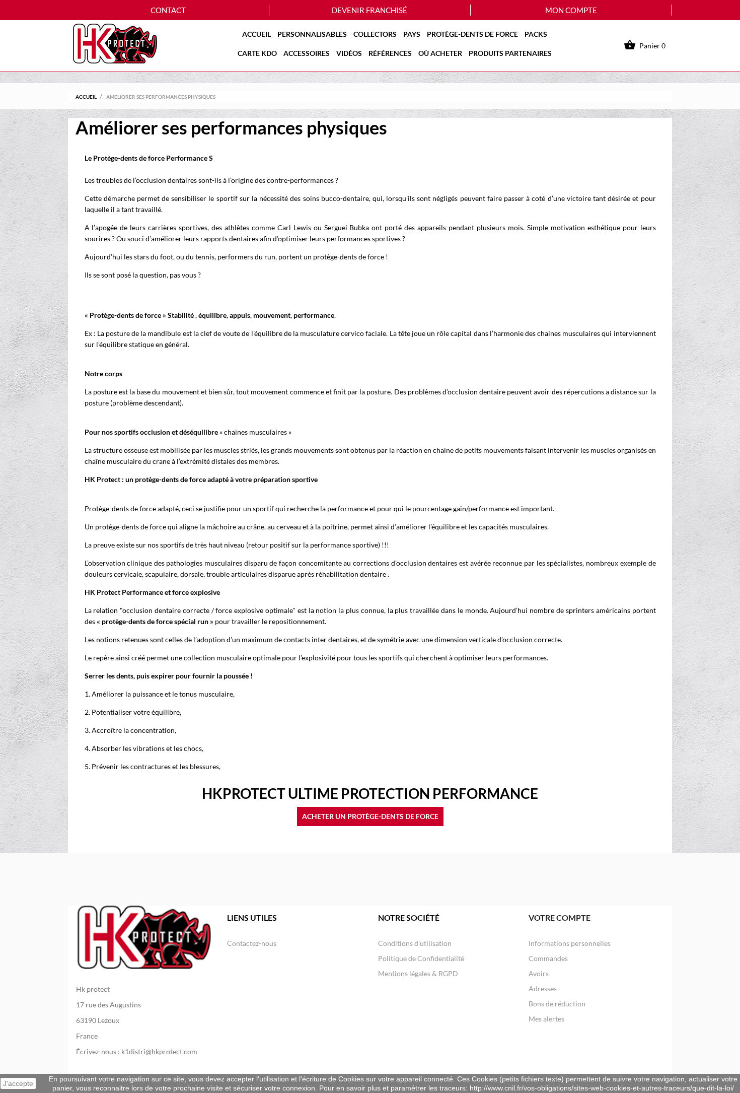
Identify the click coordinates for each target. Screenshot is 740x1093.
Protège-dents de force (472, 34)
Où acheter (440, 53)
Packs (536, 34)
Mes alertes (546, 1018)
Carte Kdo (257, 53)
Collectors (375, 34)
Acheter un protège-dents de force (370, 816)
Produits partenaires (510, 53)
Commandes (548, 958)
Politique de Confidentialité (421, 958)
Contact (168, 10)
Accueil (256, 34)
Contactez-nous (251, 943)
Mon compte (571, 10)
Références (390, 53)
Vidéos (349, 53)
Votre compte (559, 917)
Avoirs (539, 973)
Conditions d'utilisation (415, 943)
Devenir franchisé (369, 10)
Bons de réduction (557, 1003)
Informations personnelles (570, 943)
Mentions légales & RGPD (418, 973)
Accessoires (306, 53)
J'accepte (18, 1083)
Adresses (543, 988)
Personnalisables (312, 34)
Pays (411, 34)
